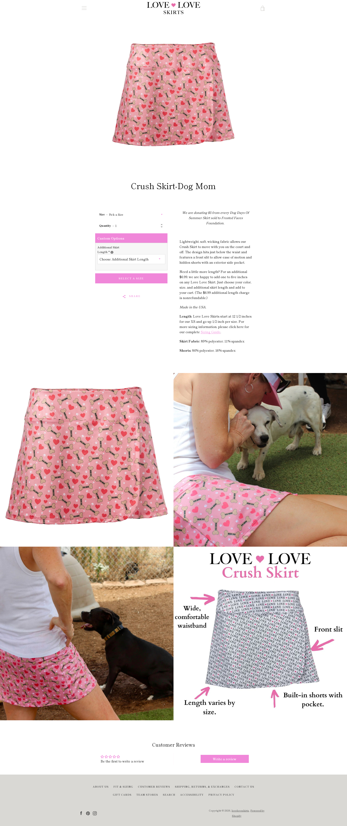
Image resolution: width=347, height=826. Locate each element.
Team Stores (147, 794)
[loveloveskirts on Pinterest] (88, 812)
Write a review (224, 758)
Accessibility (192, 794)
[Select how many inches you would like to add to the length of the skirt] (111, 252)
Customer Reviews (154, 786)
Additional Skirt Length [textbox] (110, 249)
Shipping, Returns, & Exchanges (202, 786)
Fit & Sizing (123, 786)
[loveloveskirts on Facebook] (81, 812)
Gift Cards (122, 794)
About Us (101, 786)
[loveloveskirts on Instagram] (95, 812)
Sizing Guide (210, 331)
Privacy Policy (221, 794)
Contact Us (244, 786)
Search (169, 794)
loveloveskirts (240, 810)
